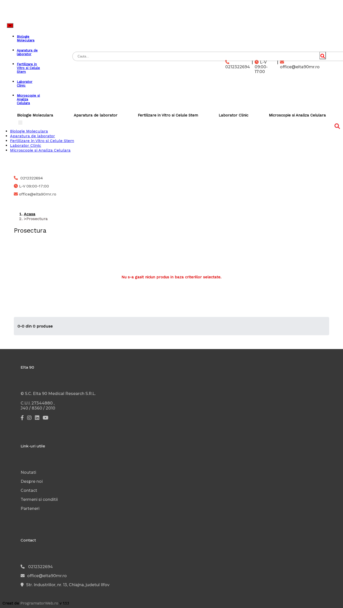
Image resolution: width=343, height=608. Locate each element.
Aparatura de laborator (96, 115)
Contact (29, 490)
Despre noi (32, 481)
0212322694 (237, 66)
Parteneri (30, 508)
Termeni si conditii (39, 499)
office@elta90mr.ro (300, 66)
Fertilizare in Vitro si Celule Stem (168, 115)
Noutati (28, 472)
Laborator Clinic (233, 115)
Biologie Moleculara (35, 115)
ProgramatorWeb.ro (39, 603)
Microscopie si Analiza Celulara (297, 115)
